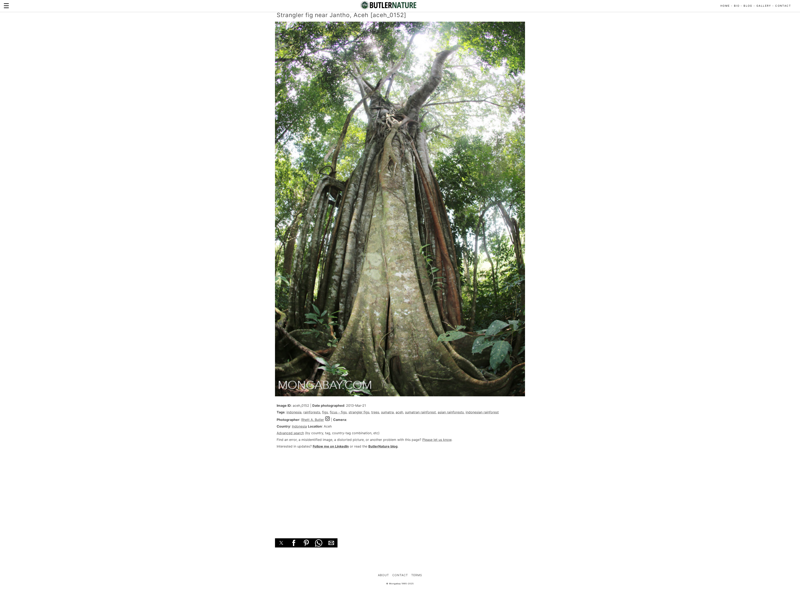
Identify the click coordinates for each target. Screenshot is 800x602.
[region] (400, 488)
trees (375, 412)
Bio (737, 5)
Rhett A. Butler (312, 420)
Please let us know (436, 440)
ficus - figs (338, 412)
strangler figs (359, 412)
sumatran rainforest (420, 412)
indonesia (293, 412)
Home (725, 5)
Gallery (763, 5)
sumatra (387, 412)
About (383, 575)
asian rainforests (451, 412)
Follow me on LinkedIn (331, 446)
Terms (416, 575)
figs (325, 412)
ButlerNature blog (383, 446)
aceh (399, 412)
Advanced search (290, 433)
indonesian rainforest (482, 412)
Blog (748, 5)
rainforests (311, 412)
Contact (783, 5)
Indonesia (299, 426)
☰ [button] (6, 6)
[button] (281, 542)
